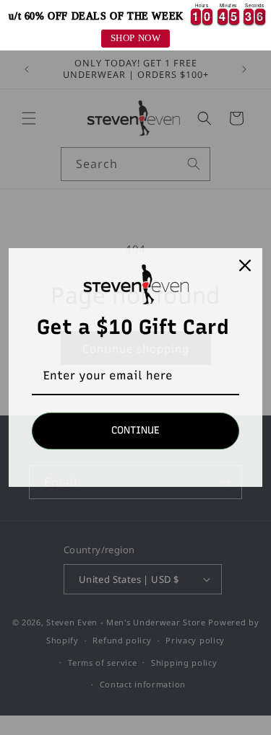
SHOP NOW (136, 38)
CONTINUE (135, 430)
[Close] (245, 265)
